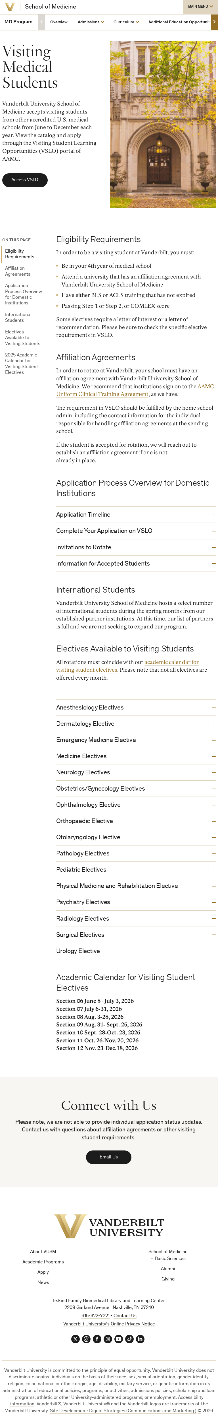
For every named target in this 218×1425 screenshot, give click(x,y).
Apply (43, 1272)
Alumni (168, 1269)
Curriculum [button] (124, 22)
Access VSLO (24, 180)
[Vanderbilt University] (10, 7)
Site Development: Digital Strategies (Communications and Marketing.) (123, 1411)
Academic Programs (43, 1262)
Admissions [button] (88, 22)
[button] (200, 7)
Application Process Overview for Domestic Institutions (23, 295)
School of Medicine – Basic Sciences (168, 1255)
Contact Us (125, 1316)
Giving (168, 1279)
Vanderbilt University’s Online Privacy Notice (109, 1324)
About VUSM (43, 1252)
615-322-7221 (95, 1316)
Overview (59, 22)
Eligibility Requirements (19, 254)
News (43, 1282)
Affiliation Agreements (17, 271)
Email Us (109, 1157)
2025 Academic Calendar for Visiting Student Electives (21, 364)
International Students (18, 318)
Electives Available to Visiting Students (22, 338)
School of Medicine (50, 7)
